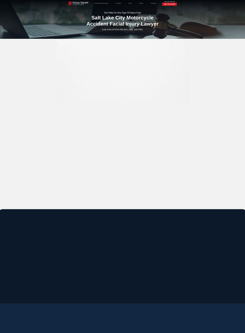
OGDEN (78, 275)
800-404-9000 (169, 4)
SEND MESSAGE (152, 97)
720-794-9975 (136, 272)
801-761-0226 (107, 296)
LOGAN (97, 275)
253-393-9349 (136, 285)
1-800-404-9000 (115, 188)
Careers (98, 319)
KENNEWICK (99, 262)
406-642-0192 (155, 259)
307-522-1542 (136, 259)
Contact (141, 3)
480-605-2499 (155, 271)
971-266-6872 (78, 272)
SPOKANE (98, 250)
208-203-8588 (97, 245)
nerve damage (92, 145)
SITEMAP (119, 325)
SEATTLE (117, 250)
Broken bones (86, 142)
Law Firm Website (153, 325)
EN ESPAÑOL (154, 3)
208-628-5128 (78, 259)
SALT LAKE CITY (139, 237)
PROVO (154, 237)
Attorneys (118, 3)
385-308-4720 (155, 247)
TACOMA (136, 275)
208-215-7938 (117, 272)
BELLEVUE (155, 275)
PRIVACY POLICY (105, 325)
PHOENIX (155, 262)
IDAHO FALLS (118, 275)
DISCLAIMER (113, 325)
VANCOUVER (128, 288)
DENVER (136, 262)
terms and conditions (151, 90)
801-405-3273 (136, 247)
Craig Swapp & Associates (94, 186)
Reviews (84, 319)
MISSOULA (156, 250)
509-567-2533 (117, 245)
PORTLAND (79, 262)
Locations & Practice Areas (101, 3)
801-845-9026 (78, 247)
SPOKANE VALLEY (120, 237)
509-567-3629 (97, 272)
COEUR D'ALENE (120, 262)
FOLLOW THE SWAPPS (159, 319)
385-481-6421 (78, 284)
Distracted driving (87, 104)
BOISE (77, 250)
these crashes (96, 70)
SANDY (78, 237)
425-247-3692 (155, 285)
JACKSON (136, 250)
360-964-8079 (126, 298)
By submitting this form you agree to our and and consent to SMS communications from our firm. (153, 91)
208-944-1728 (117, 284)
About (130, 3)
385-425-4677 (97, 284)
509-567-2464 (97, 259)
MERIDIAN (98, 237)
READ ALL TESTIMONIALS (152, 148)
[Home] (78, 3)
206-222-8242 (117, 259)
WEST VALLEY (109, 288)
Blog (91, 319)
